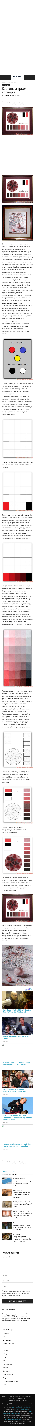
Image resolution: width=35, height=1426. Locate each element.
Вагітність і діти (8, 1330)
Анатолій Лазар (9, 95)
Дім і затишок (12, 82)
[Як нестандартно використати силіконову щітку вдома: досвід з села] (7, 1181)
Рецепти (5, 1357)
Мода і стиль (7, 1347)
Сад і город (6, 1371)
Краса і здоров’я (26, 1396)
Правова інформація (14, 1400)
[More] (24, 103)
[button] (3, 77)
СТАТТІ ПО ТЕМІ (8, 1171)
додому (4, 82)
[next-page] (19, 1246)
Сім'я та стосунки (8, 1374)
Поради (5, 1354)
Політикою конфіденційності (13, 1419)
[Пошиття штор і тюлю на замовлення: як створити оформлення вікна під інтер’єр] (7, 1213)
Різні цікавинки (8, 1364)
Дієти (4, 1337)
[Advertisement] (17, 18)
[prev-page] (15, 1246)
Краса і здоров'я (8, 1343)
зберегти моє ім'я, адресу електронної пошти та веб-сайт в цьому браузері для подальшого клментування (16, 1293)
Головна (4, 1396)
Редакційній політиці (22, 1410)
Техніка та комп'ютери (10, 1381)
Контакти (24, 1400)
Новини (5, 1350)
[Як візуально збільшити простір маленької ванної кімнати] (7, 1204)
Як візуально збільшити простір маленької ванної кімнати (22, 1204)
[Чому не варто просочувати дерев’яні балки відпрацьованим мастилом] (7, 1192)
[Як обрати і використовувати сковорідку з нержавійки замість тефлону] (7, 1236)
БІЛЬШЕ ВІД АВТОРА (10, 1174)
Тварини (5, 1378)
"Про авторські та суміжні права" (21, 1408)
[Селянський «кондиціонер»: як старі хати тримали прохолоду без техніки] (7, 1225)
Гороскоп (6, 1333)
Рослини (5, 1367)
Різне (4, 1361)
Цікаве (5, 1385)
